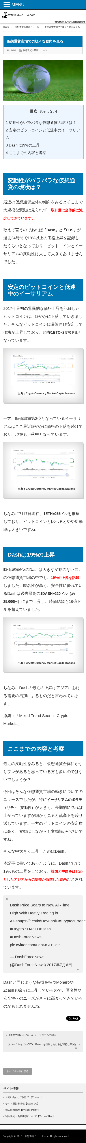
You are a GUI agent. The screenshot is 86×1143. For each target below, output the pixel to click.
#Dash (45, 929)
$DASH (31, 929)
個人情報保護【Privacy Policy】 (22, 1109)
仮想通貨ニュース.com (36, 1136)
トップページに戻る (17, 1071)
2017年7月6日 (59, 965)
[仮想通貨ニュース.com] (19, 15)
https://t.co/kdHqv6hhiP (38, 921)
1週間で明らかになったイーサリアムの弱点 (32, 1035)
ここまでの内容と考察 (26, 153)
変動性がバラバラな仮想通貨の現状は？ (41, 123)
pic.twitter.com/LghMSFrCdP (35, 945)
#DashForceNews (25, 937)
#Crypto (17, 929)
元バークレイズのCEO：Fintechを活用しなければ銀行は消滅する (42, 1046)
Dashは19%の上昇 (23, 145)
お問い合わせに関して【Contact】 (24, 1097)
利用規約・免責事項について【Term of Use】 (30, 1116)
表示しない (47, 111)
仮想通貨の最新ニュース (27, 27)
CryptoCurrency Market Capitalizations (50, 393)
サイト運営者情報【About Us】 (22, 1103)
